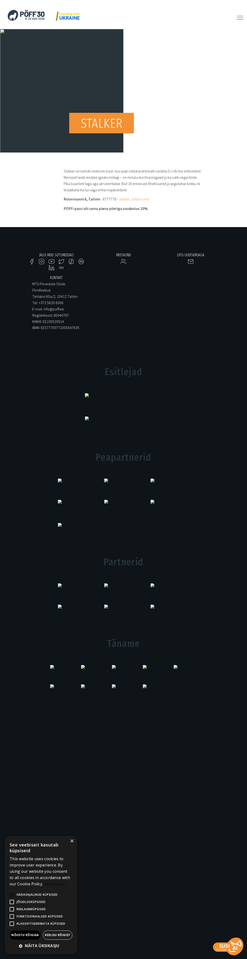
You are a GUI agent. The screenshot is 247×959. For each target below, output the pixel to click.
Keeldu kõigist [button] (57, 935)
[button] (41, 946)
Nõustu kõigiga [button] (25, 935)
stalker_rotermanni (134, 199)
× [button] (72, 841)
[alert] (41, 895)
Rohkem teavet (54, 884)
